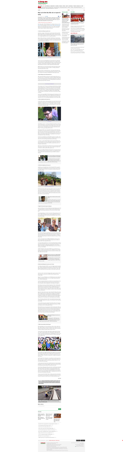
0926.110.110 (53, 440)
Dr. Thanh (53, 382)
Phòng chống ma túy (56, 7)
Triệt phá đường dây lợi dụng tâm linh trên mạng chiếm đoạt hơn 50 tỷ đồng (66, 38)
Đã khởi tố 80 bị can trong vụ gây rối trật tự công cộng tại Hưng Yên (65, 29)
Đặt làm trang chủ (42, 440)
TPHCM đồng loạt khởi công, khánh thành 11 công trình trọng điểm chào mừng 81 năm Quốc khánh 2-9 (78, 23)
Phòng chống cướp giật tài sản (50, 8)
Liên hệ (47, 440)
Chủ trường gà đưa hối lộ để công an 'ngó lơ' (44, 425)
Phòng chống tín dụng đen (63, 7)
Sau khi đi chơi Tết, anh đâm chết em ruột (44, 426)
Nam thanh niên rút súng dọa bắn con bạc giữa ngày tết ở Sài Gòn (47, 423)
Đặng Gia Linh (42, 382)
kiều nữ (40, 383)
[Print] (60, 16)
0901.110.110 (57, 440)
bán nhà (55, 380)
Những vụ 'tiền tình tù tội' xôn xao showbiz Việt (45, 22)
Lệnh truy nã (56, 8)
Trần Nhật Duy (50, 381)
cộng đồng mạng (46, 382)
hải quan (42, 383)
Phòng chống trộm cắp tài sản (78, 7)
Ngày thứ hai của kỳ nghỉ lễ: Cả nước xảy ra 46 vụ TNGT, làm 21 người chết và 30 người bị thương (77, 44)
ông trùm (46, 381)
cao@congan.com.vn (81, 445)
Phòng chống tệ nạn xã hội (41, 8)
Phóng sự (69, 7)
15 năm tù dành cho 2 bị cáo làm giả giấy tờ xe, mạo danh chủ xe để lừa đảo (66, 42)
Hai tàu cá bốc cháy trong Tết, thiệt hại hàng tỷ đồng (45, 428)
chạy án (50, 382)
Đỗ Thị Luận (51, 380)
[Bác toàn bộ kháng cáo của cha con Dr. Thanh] (43, 317)
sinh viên (54, 381)
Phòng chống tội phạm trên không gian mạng (47, 7)
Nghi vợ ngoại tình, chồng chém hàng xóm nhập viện (41, 418)
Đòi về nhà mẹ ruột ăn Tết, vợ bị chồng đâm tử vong (49, 418)
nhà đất (58, 380)
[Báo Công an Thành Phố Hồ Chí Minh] (38, 5)
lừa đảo (43, 380)
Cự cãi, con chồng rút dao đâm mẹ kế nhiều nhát (45, 434)
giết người (57, 381)
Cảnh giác (72, 7)
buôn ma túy (43, 381)
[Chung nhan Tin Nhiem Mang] (79, 446)
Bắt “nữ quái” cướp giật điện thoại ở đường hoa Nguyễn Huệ (46, 431)
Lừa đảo (51, 25)
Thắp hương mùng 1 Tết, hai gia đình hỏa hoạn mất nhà (46, 437)
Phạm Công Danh (57, 382)
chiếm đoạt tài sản (57, 25)
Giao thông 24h (74, 33)
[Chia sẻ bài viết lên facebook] (58, 16)
